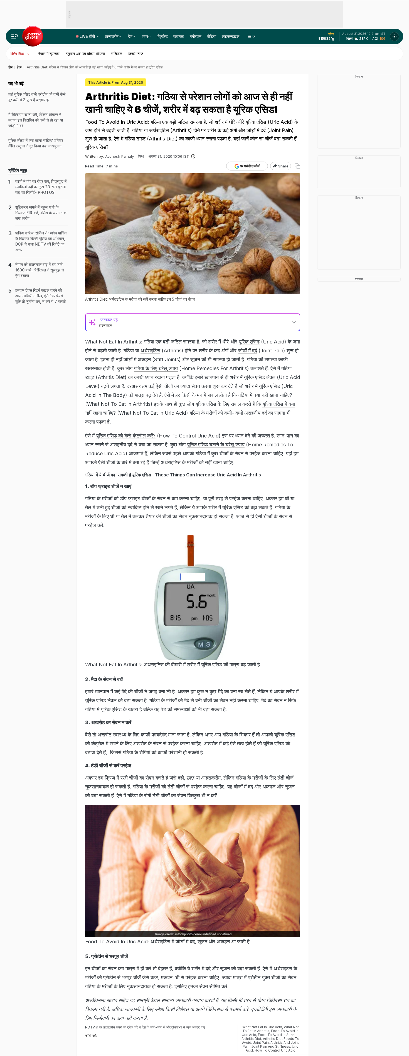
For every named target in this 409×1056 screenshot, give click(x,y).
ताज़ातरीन (112, 36)
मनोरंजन (195, 36)
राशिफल (116, 53)
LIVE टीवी (88, 36)
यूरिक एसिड (249, 342)
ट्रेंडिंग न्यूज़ (17, 170)
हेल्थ (141, 156)
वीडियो (211, 36)
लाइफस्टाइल (230, 36)
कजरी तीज (135, 53)
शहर (145, 36)
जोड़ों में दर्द (247, 350)
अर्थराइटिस (150, 350)
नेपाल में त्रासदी (49, 53)
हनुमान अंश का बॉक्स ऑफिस (85, 53)
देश (130, 36)
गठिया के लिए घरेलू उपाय (156, 368)
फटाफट (178, 36)
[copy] (297, 166)
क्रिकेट (162, 36)
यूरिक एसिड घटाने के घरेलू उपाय (216, 444)
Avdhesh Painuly (119, 156)
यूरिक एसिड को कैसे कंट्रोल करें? (126, 436)
